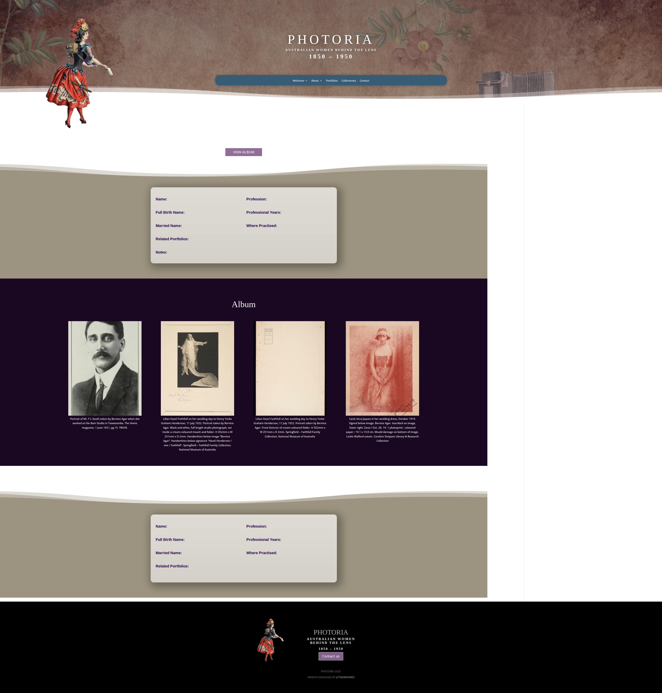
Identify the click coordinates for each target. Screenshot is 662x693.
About (315, 80)
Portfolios (332, 80)
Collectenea (349, 80)
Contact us (331, 656)
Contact (364, 80)
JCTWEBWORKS (345, 677)
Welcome (298, 80)
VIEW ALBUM (243, 152)
